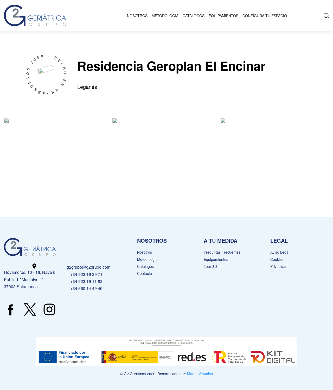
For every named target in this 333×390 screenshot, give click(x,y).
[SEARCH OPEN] (326, 15)
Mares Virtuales (200, 373)
